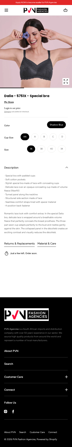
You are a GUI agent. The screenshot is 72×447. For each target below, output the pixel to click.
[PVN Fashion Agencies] (36, 10)
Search (8, 364)
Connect (9, 389)
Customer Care (13, 377)
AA (24, 136)
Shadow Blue (56, 124)
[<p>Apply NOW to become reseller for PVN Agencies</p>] (36, 2)
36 (31, 148)
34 (61, 148)
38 (41, 148)
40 (51, 148)
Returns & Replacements (19, 243)
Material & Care (46, 243)
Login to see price (12, 108)
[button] (6, 10)
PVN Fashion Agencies (24, 439)
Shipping (7, 112)
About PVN (11, 351)
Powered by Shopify (47, 439)
